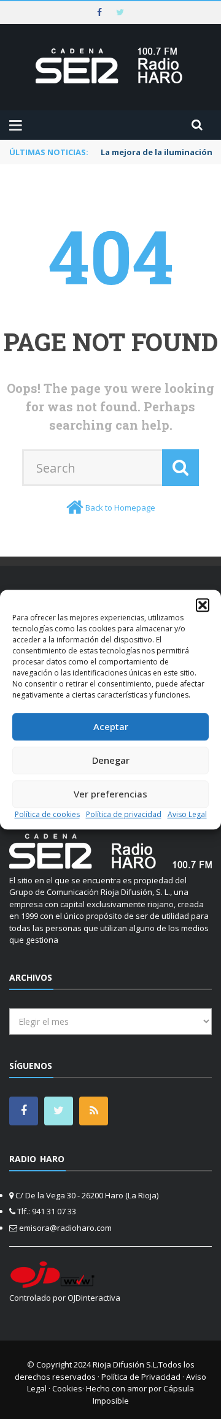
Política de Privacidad (140, 1376)
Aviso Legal (187, 814)
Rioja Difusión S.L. (125, 1364)
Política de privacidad (123, 814)
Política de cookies (47, 814)
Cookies (67, 1388)
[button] (202, 605)
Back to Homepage (120, 507)
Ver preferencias (110, 794)
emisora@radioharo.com (65, 1227)
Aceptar (110, 726)
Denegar (111, 760)
